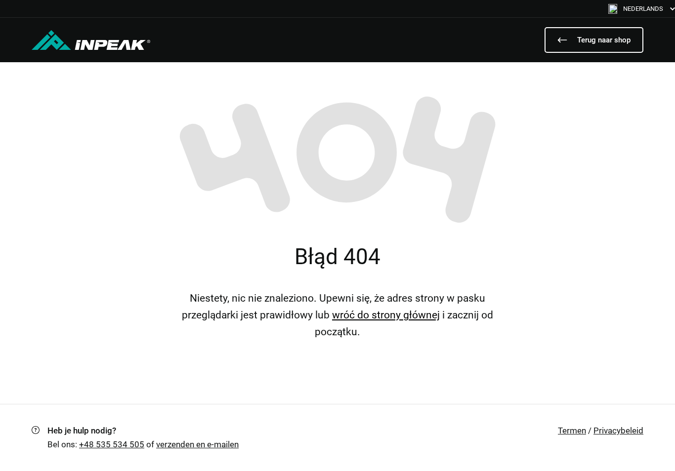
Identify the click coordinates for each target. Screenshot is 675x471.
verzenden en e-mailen (197, 444)
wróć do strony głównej (386, 315)
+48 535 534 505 (111, 444)
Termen (572, 430)
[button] (641, 8)
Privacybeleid (618, 430)
